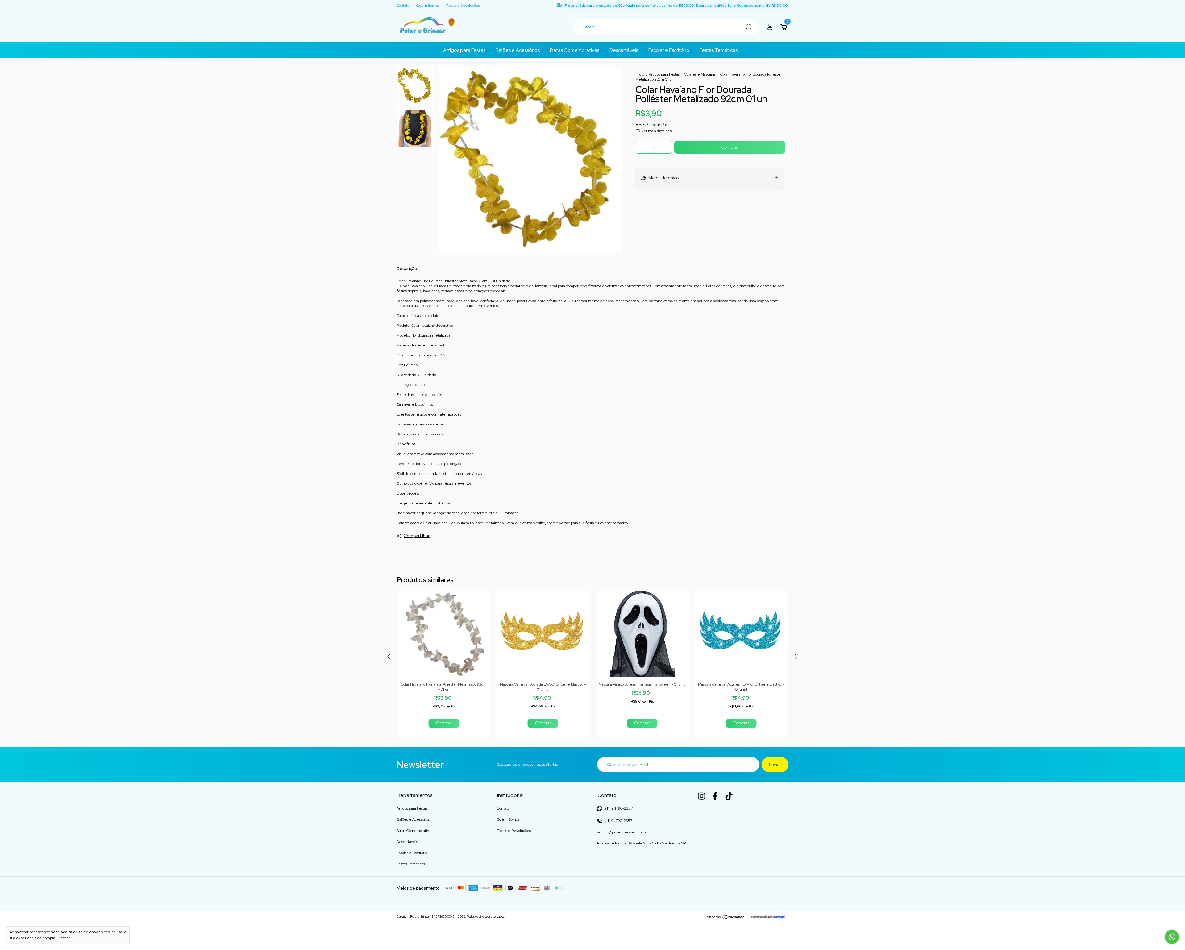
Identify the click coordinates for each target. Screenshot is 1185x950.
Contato (403, 5)
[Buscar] (748, 27)
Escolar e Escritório (668, 50)
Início (639, 74)
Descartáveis (623, 50)
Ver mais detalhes (656, 130)
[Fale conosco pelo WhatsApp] (1172, 937)
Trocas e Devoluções (463, 5)
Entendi (65, 937)
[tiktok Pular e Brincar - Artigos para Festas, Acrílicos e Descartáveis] (729, 796)
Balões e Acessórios (518, 50)
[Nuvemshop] (726, 917)
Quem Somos (427, 5)
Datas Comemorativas (574, 50)
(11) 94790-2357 (618, 820)
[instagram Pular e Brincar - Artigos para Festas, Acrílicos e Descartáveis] (701, 796)
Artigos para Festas (464, 50)
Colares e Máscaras (700, 74)
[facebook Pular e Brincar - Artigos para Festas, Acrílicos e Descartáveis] (715, 796)
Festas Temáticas (719, 50)
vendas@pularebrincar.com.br (621, 832)
